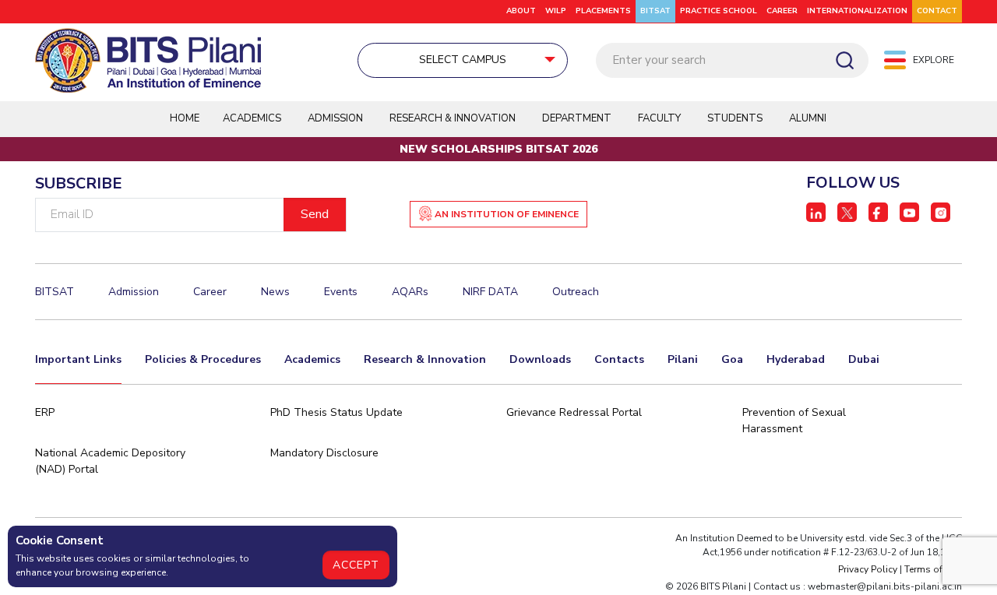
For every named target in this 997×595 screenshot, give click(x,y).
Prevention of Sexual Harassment (794, 420)
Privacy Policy (867, 569)
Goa (732, 359)
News (275, 291)
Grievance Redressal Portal (574, 412)
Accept (356, 565)
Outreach (575, 291)
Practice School (718, 10)
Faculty (659, 118)
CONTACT (937, 10)
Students (735, 118)
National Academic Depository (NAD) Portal (110, 461)
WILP (555, 10)
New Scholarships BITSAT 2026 (498, 149)
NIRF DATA (490, 291)
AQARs (410, 291)
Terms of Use (933, 569)
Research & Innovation (425, 359)
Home (184, 118)
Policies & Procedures (203, 359)
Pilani (683, 359)
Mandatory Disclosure (324, 452)
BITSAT (655, 10)
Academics (312, 359)
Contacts (619, 359)
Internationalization (857, 10)
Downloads (540, 359)
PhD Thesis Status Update (336, 412)
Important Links (78, 359)
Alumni (807, 118)
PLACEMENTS (603, 10)
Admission (335, 118)
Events (341, 291)
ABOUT (521, 10)
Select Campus (462, 59)
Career (782, 10)
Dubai (863, 359)
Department (576, 118)
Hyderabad (795, 359)
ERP (45, 412)
